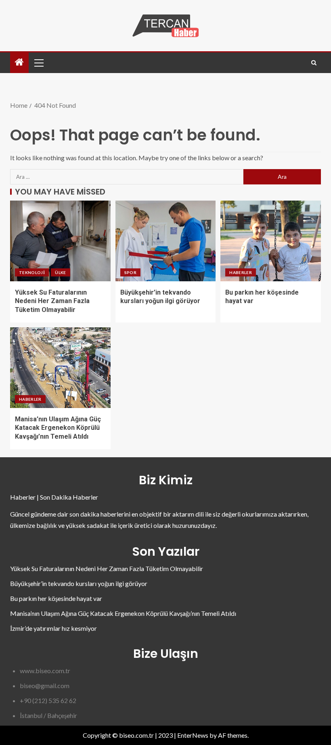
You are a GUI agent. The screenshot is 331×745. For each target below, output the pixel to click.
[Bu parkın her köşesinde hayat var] (270, 241)
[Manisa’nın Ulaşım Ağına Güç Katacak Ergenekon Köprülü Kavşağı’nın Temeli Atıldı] (60, 367)
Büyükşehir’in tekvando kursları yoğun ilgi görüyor (78, 583)
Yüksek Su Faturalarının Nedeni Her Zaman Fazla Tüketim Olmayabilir (52, 301)
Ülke (60, 272)
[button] (38, 62)
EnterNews (192, 735)
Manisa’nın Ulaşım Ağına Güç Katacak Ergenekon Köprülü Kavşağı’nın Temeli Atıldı (58, 427)
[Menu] (38, 62)
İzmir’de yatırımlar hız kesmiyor (53, 628)
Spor (130, 272)
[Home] (19, 62)
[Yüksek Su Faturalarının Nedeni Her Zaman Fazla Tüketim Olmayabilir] (60, 241)
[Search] (314, 63)
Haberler (240, 272)
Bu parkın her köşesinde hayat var (56, 598)
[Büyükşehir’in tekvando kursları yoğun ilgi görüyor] (165, 241)
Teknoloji (32, 272)
